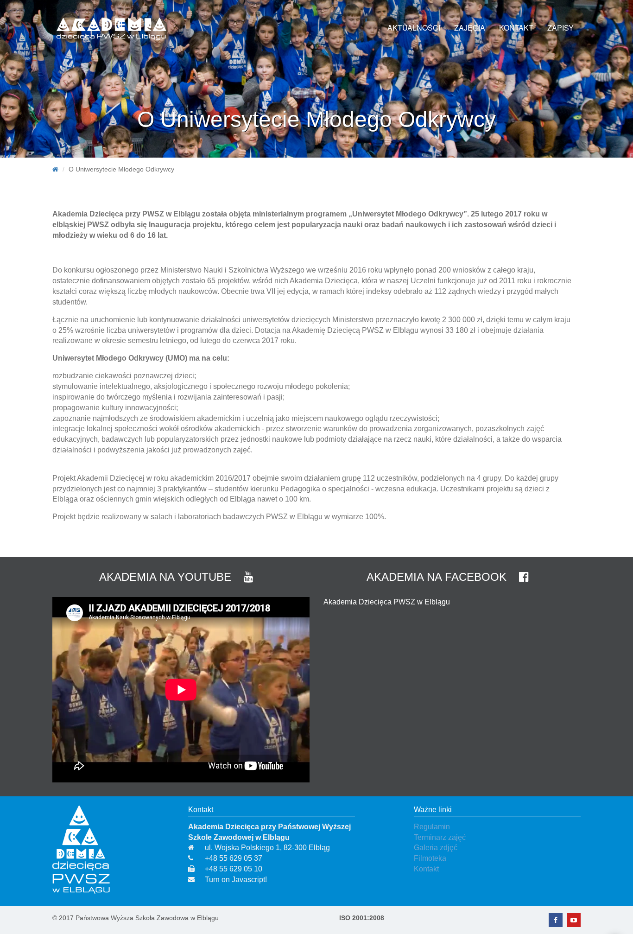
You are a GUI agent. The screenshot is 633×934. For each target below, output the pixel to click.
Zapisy (560, 27)
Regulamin (432, 827)
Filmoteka (430, 858)
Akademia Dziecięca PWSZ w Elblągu (386, 602)
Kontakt (516, 27)
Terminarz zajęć (440, 837)
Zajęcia (469, 27)
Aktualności (413, 27)
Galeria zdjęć (435, 847)
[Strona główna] (55, 169)
